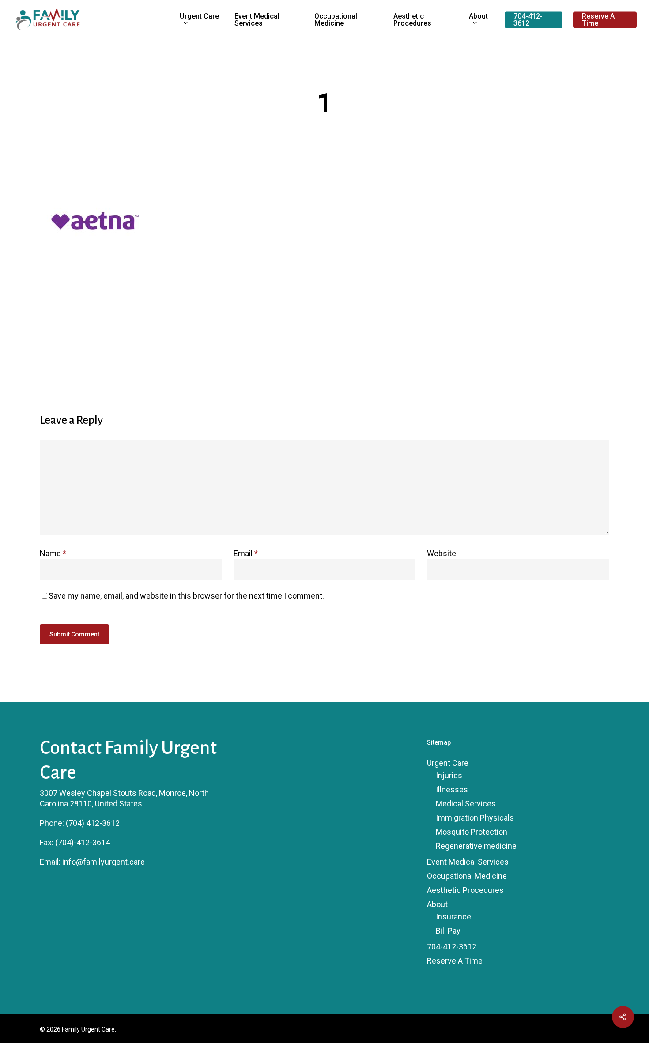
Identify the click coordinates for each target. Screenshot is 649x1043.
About (478, 16)
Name (53, 553)
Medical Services (466, 803)
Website (441, 553)
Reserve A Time (598, 20)
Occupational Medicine (335, 20)
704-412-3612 (528, 20)
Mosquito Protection (471, 831)
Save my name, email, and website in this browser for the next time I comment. (186, 595)
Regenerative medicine (476, 846)
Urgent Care (199, 16)
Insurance (453, 916)
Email (246, 553)
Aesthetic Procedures (412, 20)
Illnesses (452, 789)
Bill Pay (448, 930)
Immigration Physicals (475, 817)
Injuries (449, 775)
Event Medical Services (256, 20)
